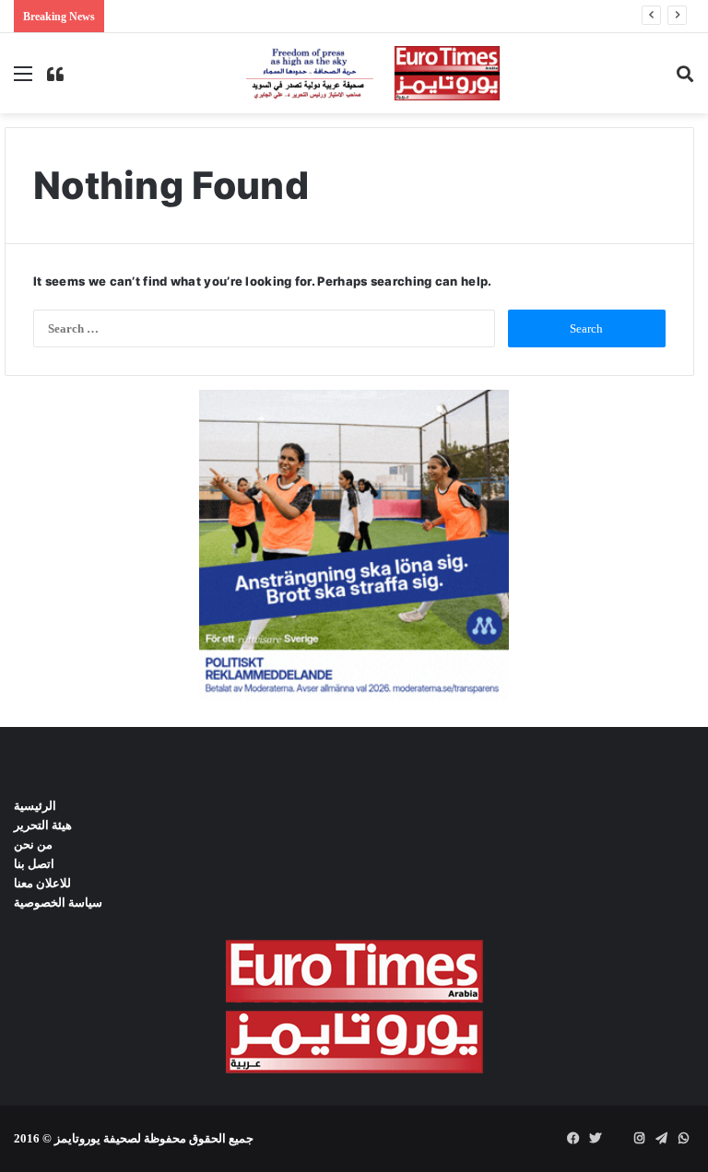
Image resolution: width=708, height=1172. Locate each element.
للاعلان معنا (42, 883)
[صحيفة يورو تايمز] (354, 73)
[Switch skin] (55, 79)
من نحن (33, 844)
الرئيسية (35, 806)
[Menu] (23, 79)
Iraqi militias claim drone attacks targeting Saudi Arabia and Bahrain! (301, 16)
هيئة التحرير (43, 825)
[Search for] (685, 79)
